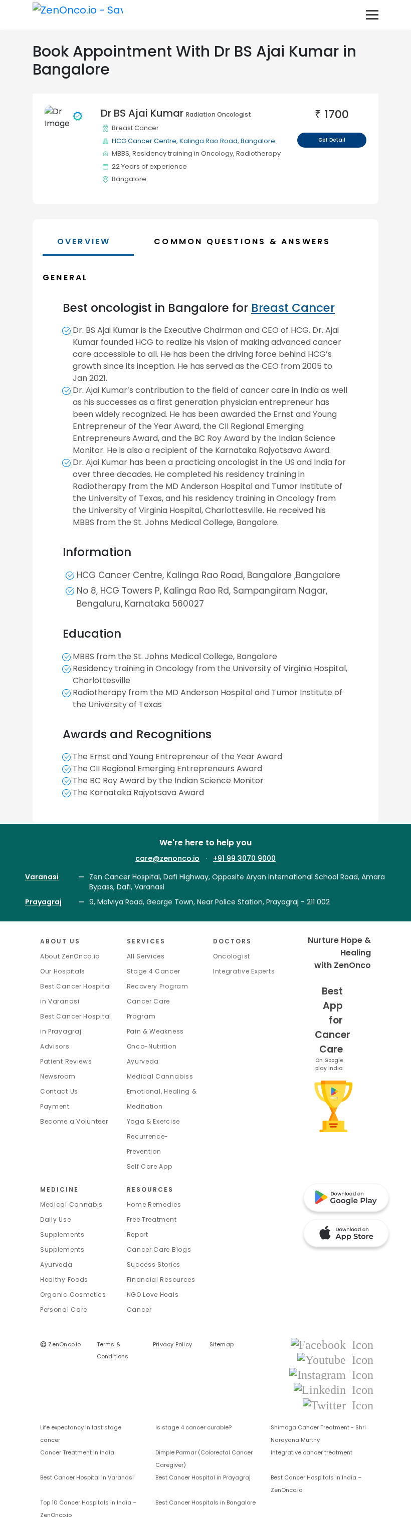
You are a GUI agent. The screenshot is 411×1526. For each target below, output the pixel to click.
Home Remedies (154, 1204)
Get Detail (331, 140)
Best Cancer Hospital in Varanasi (87, 1477)
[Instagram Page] (331, 1374)
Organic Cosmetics (73, 1294)
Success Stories (154, 1264)
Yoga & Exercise (153, 1121)
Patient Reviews (66, 1061)
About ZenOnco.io (70, 956)
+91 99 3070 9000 (244, 858)
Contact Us (59, 1091)
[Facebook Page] (332, 1344)
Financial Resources (161, 1279)
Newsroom (58, 1076)
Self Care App (149, 1166)
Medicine (59, 1189)
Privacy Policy (172, 1344)
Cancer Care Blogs (159, 1249)
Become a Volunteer (74, 1121)
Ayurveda (143, 1061)
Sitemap (222, 1344)
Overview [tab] (84, 241)
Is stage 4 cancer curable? (193, 1427)
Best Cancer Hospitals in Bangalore (205, 1502)
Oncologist (231, 956)
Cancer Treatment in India (77, 1452)
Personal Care (63, 1309)
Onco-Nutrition (152, 1046)
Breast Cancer (135, 128)
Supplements (62, 1249)
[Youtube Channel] (335, 1359)
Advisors (55, 1046)
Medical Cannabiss (160, 1076)
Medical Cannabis (71, 1204)
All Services (146, 956)
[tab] (261, 241)
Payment (55, 1106)
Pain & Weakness (155, 1031)
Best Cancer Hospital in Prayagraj (203, 1477)
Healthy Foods (64, 1279)
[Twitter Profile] (338, 1404)
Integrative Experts (244, 971)
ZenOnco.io (60, 1344)
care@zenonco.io (167, 858)
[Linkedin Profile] (333, 1389)
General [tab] (65, 277)
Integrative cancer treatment (311, 1452)
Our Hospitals (62, 971)
